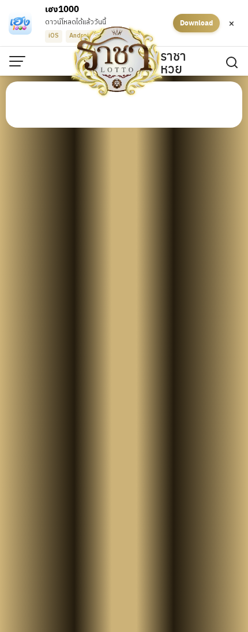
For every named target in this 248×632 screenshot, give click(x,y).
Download (196, 22)
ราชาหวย (173, 61)
